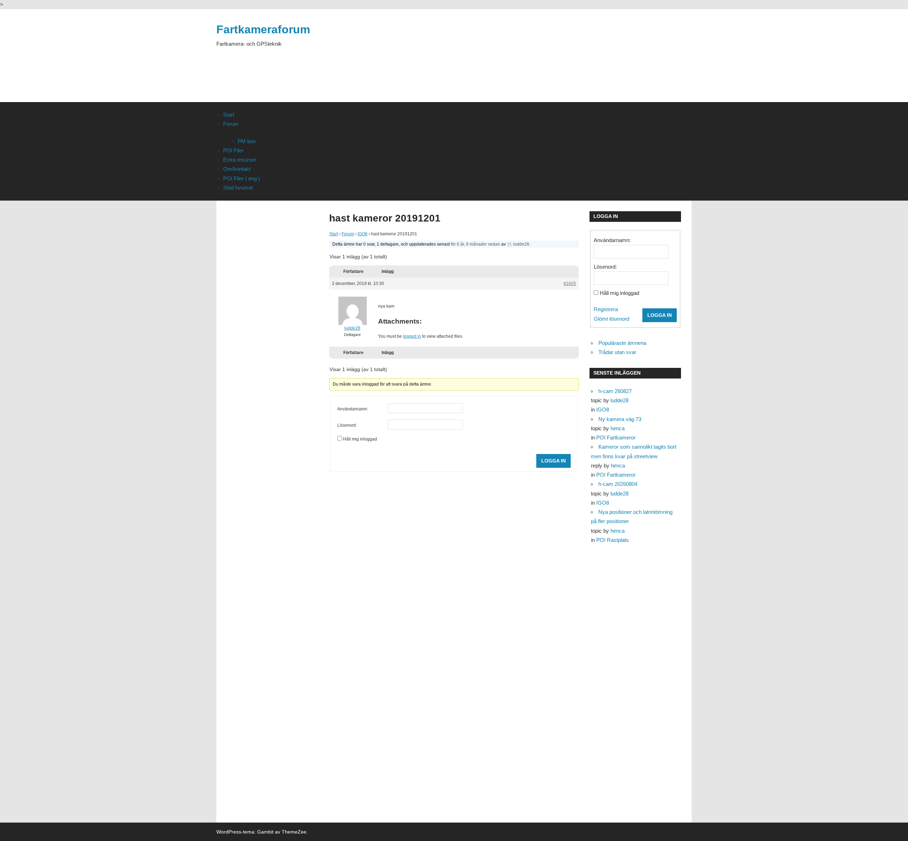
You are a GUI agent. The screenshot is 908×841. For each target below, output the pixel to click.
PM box (247, 141)
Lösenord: (347, 425)
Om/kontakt (236, 169)
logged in (412, 336)
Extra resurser (239, 160)
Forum (230, 124)
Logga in (553, 461)
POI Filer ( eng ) (241, 178)
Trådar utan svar (617, 352)
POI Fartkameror (616, 437)
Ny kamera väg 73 (619, 419)
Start (228, 115)
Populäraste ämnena (622, 343)
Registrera (606, 309)
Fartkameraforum (263, 29)
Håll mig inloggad (360, 439)
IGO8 (362, 233)
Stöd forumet (238, 188)
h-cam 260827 (615, 391)
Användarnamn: (352, 409)
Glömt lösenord (611, 319)
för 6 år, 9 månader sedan (475, 244)
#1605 (570, 283)
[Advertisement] (562, 64)
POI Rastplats (612, 540)
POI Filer (233, 150)
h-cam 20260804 (617, 484)
